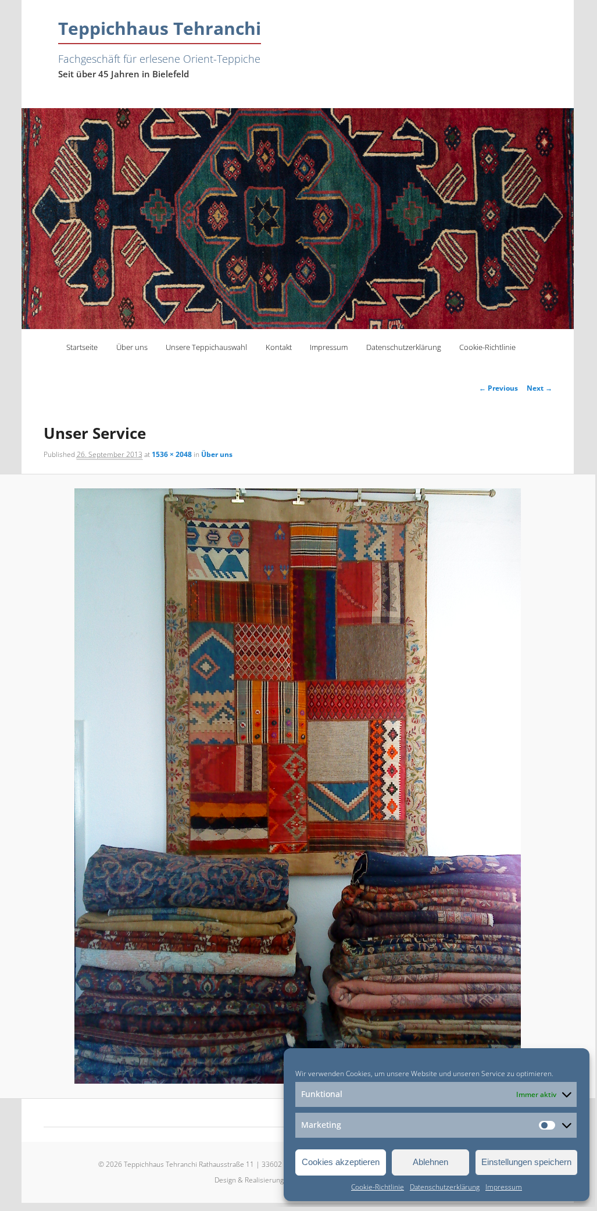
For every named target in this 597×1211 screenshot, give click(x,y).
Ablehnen (430, 1162)
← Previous (498, 388)
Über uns (132, 347)
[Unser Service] (297, 786)
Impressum (503, 1187)
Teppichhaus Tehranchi (159, 28)
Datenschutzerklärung (445, 1187)
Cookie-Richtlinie (377, 1187)
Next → (539, 388)
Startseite (82, 347)
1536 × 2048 (172, 454)
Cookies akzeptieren (341, 1162)
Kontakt (279, 347)
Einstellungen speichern (526, 1162)
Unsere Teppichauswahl (206, 347)
